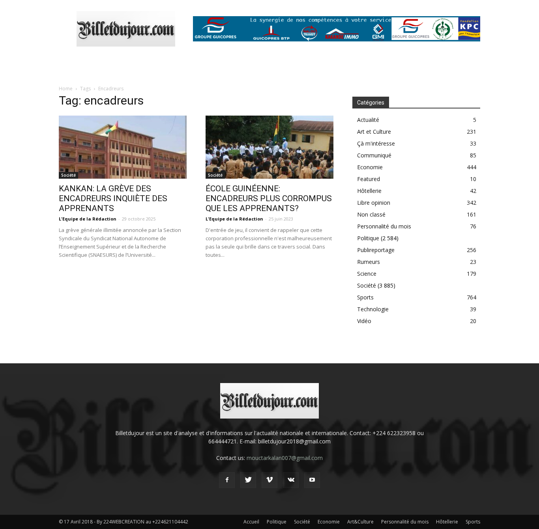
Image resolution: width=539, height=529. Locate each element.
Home (66, 88)
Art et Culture (374, 131)
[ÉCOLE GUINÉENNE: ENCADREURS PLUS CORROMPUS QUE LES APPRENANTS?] (269, 147)
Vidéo (364, 321)
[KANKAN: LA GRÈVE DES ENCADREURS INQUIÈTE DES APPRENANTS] (123, 147)
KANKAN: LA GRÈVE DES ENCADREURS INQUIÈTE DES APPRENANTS (113, 198)
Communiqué (374, 155)
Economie (370, 167)
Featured (368, 179)
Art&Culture (360, 521)
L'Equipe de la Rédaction (87, 219)
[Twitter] (248, 480)
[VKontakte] (291, 480)
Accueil (251, 521)
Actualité (368, 119)
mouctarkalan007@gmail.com (285, 458)
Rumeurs (368, 261)
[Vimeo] (269, 480)
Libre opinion (373, 202)
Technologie (373, 309)
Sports (365, 297)
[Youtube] (312, 480)
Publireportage (376, 250)
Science (366, 273)
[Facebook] (227, 480)
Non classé (371, 214)
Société (68, 175)
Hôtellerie (369, 190)
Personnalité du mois (384, 226)
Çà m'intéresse (376, 143)
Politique (368, 238)
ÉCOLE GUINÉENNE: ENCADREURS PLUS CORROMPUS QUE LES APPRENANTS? (269, 198)
